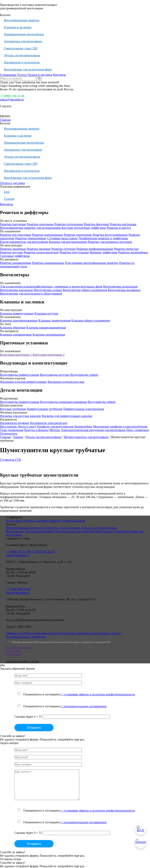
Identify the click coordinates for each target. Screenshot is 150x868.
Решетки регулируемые (15, 234)
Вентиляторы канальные (16, 290)
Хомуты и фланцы (36, 430)
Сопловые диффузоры (15, 256)
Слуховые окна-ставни (62, 238)
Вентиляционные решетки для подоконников (30, 227)
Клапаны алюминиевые (16, 334)
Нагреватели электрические (48, 423)
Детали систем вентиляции (22, 55)
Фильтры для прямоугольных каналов (67, 416)
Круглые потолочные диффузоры (84, 227)
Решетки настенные (123, 224)
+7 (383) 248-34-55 (42, 551)
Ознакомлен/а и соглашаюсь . (79, 694)
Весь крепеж (8, 426)
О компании (8, 74)
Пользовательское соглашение (26, 636)
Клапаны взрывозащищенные (46, 327)
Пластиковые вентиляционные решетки (91, 263)
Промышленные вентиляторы (24, 34)
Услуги (22, 74)
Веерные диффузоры (103, 252)
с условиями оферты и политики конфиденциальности (98, 694)
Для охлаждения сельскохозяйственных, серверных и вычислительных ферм (51, 286)
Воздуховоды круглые (55, 374)
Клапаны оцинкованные (49, 334)
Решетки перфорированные (94, 248)
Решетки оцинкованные (48, 263)
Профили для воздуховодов (55, 426)
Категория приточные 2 (48, 354)
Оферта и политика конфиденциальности (33, 633)
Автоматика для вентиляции (23, 41)
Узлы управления (11, 430)
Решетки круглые (11, 252)
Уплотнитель (8, 433)
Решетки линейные (13, 248)
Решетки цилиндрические (41, 252)
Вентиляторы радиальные (120, 286)
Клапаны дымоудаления (54, 320)
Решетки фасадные (96, 224)
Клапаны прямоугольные (17, 313)
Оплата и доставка (39, 74)
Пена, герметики (137, 430)
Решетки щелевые (39, 248)
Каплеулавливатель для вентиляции (24, 241)
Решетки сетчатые (63, 248)
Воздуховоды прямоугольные (19, 374)
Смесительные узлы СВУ (21, 48)
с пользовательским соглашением (84, 706)
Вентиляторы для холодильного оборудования (31, 293)
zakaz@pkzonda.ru (12, 99)
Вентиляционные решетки (21, 20)
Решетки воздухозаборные (110, 234)
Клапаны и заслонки (17, 27)
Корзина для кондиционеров (68, 241)
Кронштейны (83, 426)
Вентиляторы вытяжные (124, 290)
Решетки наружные (13, 224)
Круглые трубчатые (13, 409)
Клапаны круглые (46, 313)
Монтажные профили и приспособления (120, 426)
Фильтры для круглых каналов (20, 416)
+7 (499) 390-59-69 (18, 589)
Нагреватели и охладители (22, 62)
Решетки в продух (119, 227)
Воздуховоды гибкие (84, 374)
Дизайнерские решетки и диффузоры (103, 238)
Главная (5, 119)
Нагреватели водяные (14, 423)
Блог (7, 191)
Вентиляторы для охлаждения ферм (28, 69)
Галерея (9, 199)
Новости (54, 520)
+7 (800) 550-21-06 (12, 96)
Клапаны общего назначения (90, 320)
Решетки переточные (78, 234)
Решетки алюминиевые (15, 263)
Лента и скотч (27, 426)
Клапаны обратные (13, 327)
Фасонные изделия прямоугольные (23, 381)
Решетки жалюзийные (133, 252)
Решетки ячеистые (126, 248)
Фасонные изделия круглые (65, 381)
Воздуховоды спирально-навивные (63, 402)
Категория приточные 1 (16, 354)
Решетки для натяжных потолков (110, 241)
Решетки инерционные (47, 234)
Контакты (59, 74)
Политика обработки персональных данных (91, 633)
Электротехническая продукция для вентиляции (93, 430)
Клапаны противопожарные (19, 320)
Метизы (54, 430)
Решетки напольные (40, 224)
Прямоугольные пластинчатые (83, 409)
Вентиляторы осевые (48, 290)
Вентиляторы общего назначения (85, 290)
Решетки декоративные (30, 238)
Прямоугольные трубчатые (44, 409)
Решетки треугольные (74, 252)
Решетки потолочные (68, 224)
